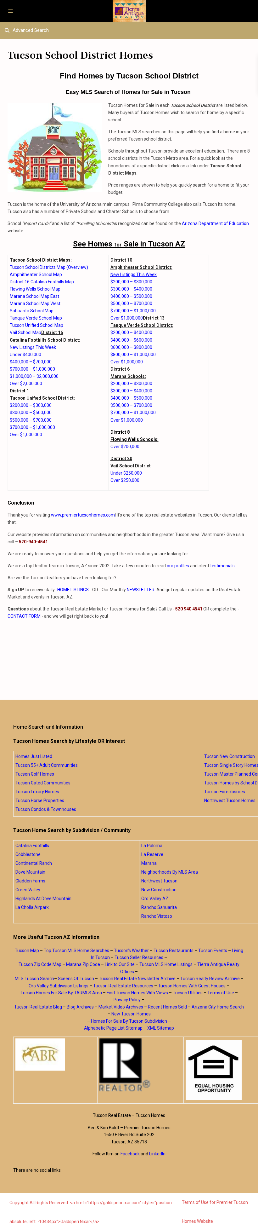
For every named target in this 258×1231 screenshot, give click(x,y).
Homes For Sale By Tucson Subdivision (129, 1021)
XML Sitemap (160, 1028)
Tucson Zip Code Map (40, 964)
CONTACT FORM (24, 616)
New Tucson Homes (131, 1013)
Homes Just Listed (33, 756)
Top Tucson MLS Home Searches (76, 950)
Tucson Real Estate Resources (123, 985)
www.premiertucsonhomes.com (83, 514)
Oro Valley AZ (154, 898)
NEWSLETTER (140, 589)
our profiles (178, 565)
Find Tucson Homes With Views (137, 992)
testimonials (222, 565)
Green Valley (27, 889)
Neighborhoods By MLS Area (169, 872)
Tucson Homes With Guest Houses (192, 985)
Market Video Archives (120, 1006)
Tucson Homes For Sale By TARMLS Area (61, 992)
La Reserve (152, 854)
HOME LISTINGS (73, 589)
